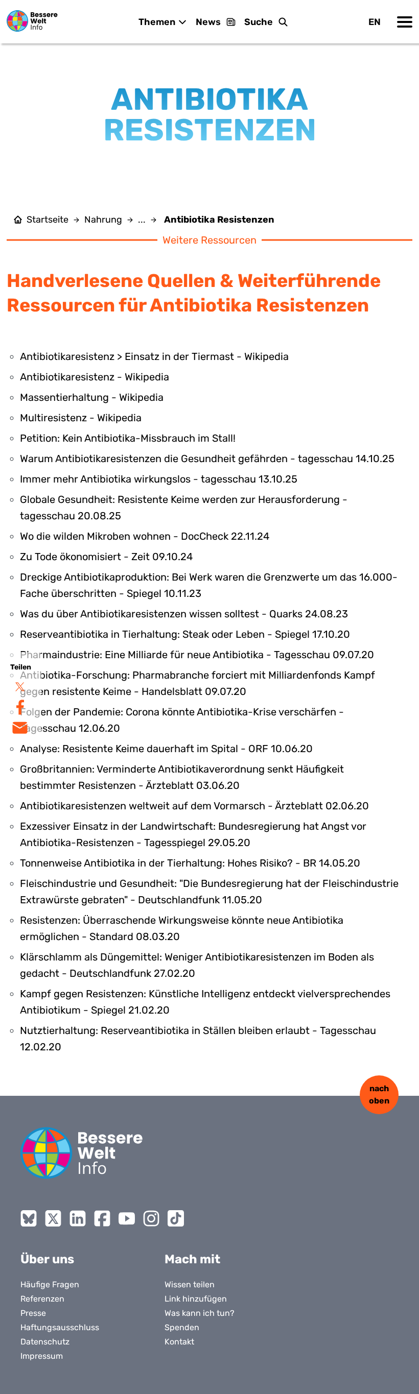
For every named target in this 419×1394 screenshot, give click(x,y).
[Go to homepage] (81, 1153)
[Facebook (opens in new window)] (102, 1218)
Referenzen (42, 1299)
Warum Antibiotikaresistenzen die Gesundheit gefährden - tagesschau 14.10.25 (207, 458)
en (374, 22)
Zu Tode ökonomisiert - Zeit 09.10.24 (106, 556)
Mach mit (192, 1259)
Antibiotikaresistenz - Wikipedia (94, 377)
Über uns (47, 1259)
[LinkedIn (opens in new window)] (77, 1218)
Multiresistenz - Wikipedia (81, 418)
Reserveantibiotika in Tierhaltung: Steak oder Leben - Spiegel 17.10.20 (185, 634)
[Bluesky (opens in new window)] (28, 1218)
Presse (33, 1313)
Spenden (182, 1327)
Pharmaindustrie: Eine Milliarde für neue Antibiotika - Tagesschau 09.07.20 (197, 654)
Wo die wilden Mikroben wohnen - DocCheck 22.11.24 (144, 536)
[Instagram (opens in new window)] (151, 1218)
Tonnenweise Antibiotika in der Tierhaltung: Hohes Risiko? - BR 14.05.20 (190, 863)
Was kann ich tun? (200, 1313)
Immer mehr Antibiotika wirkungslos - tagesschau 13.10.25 (158, 479)
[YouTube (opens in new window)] (127, 1218)
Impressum (41, 1356)
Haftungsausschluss (59, 1327)
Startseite (47, 219)
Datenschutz (44, 1342)
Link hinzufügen (196, 1299)
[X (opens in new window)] (53, 1218)
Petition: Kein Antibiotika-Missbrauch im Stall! (128, 438)
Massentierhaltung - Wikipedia (92, 397)
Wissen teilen (190, 1284)
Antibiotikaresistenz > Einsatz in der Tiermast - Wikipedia (154, 356)
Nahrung (103, 219)
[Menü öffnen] (404, 22)
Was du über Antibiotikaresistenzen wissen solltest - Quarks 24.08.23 (184, 614)
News (208, 22)
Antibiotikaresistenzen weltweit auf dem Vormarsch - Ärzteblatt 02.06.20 (194, 806)
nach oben (379, 1094)
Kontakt (179, 1342)
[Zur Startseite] (32, 21)
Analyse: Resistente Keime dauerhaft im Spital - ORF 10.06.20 (166, 748)
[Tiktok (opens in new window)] (176, 1218)
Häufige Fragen (49, 1284)
